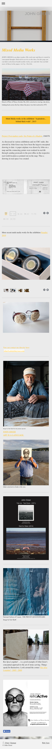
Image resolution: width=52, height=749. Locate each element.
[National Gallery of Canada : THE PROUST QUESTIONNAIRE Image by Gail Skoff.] (26, 591)
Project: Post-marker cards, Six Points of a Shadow (22, 136)
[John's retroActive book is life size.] (26, 462)
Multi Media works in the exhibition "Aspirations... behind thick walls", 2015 (26, 120)
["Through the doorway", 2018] (26, 267)
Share (7, 731)
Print (7, 743)
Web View (45, 743)
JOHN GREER (9, 431)
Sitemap (13, 743)
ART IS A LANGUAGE (13, 435)
